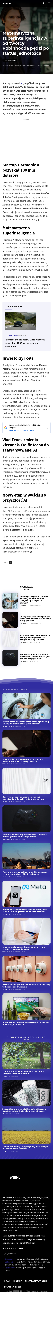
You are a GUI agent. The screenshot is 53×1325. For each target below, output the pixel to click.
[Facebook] (3, 1248)
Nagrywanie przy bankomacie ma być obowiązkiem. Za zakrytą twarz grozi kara (35, 637)
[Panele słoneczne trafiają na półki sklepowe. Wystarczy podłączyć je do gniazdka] (26, 856)
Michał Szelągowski (27, 65)
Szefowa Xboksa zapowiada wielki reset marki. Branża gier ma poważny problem (35, 656)
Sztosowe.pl (10, 1262)
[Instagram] (5, 1248)
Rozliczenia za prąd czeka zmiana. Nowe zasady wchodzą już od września (26, 986)
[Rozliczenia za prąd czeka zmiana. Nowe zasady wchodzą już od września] (26, 969)
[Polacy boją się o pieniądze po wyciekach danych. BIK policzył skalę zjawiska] (10, 620)
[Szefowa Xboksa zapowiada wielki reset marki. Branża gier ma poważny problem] (10, 658)
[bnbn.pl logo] (14, 1178)
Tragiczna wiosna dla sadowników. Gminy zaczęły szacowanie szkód (23, 1072)
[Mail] (7, 1248)
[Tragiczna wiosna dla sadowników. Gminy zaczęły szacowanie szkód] (26, 1055)
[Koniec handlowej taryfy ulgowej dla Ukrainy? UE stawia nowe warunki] (26, 1131)
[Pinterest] (9, 1248)
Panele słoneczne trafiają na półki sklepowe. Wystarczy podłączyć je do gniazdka (24, 873)
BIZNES (5, 1076)
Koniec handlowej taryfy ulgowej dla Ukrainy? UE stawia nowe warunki (25, 1147)
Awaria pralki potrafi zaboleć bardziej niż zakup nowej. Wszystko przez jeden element (34, 599)
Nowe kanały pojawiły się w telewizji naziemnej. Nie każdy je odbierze (26, 1023)
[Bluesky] (20, 1248)
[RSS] (11, 1248)
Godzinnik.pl (10, 1259)
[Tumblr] (16, 1248)
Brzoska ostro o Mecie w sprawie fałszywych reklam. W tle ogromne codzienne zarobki (24, 910)
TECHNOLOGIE (9, 60)
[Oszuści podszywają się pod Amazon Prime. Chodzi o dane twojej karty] (26, 931)
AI (22, 83)
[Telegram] (13, 1248)
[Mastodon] (22, 1248)
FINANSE (5, 1113)
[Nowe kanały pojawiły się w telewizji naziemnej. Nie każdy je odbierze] (26, 1006)
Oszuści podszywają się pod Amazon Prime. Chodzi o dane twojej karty (24, 948)
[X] (18, 1248)
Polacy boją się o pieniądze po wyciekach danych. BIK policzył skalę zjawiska (35, 618)
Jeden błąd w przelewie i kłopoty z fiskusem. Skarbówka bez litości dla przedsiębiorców (24, 1110)
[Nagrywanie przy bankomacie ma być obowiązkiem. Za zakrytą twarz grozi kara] (10, 639)
